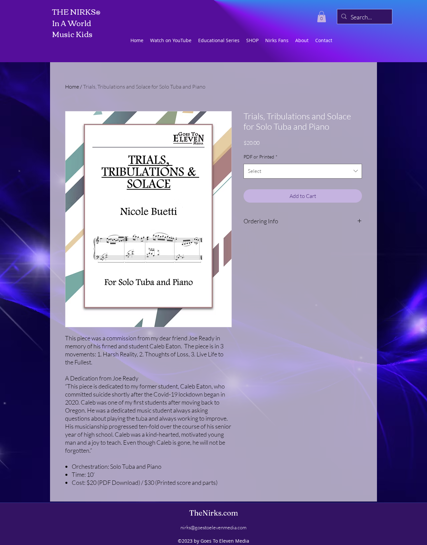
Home (72, 86)
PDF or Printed (261, 156)
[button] (321, 16)
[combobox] (303, 171)
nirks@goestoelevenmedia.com (213, 527)
